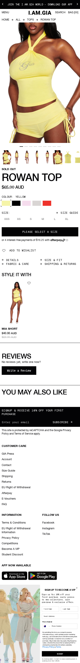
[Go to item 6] (45, 146)
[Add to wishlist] (29, 283)
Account (7, 459)
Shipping (7, 476)
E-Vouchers (9, 498)
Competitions (10, 543)
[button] (35, 240)
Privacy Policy (10, 538)
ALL (18, 20)
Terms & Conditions (14, 522)
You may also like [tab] (34, 392)
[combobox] (47, 626)
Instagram (48, 528)
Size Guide (69, 213)
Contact (6, 465)
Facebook (48, 522)
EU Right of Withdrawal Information (16, 530)
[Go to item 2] (26, 146)
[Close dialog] (76, 587)
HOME (5, 20)
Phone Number (47, 622)
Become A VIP (10, 549)
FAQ (4, 504)
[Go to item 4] (35, 146)
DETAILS (12, 260)
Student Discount (12, 554)
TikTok (46, 534)
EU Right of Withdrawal (16, 487)
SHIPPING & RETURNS (60, 264)
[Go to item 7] (49, 146)
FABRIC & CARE (17, 264)
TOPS (30, 20)
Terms (58, 647)
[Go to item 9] (59, 146)
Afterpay (7, 493)
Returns (6, 482)
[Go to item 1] (21, 146)
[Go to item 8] (54, 146)
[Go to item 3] (30, 146)
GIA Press (8, 453)
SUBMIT (60, 654)
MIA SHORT (9, 329)
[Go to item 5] (40, 146)
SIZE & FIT (53, 260)
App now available (16, 565)
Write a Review (21, 371)
